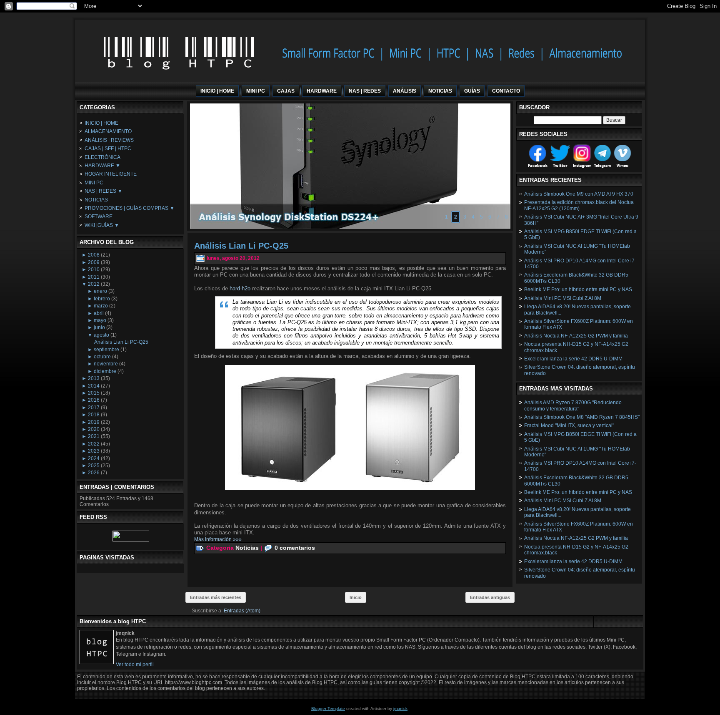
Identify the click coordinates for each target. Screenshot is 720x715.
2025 (94, 465)
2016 (94, 400)
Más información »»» (218, 539)
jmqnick (400, 708)
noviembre (106, 364)
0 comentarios (295, 547)
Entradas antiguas (490, 597)
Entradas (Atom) (242, 611)
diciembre (105, 371)
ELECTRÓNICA (102, 157)
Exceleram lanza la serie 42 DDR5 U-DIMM (573, 359)
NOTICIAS (96, 200)
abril (99, 313)
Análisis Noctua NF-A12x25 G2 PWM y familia (576, 336)
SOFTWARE (98, 216)
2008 (94, 255)
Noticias (247, 547)
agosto (101, 335)
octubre (102, 357)
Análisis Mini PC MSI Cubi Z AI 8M (562, 298)
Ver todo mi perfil (135, 664)
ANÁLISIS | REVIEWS (109, 140)
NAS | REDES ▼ (103, 191)
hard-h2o (240, 288)
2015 (94, 393)
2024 (94, 458)
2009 (94, 262)
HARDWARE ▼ (102, 166)
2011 (94, 277)
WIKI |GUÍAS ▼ (102, 225)
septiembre (106, 349)
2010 (94, 269)
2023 (94, 451)
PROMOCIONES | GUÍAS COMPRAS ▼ (130, 208)
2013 (94, 378)
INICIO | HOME (101, 123)
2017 (94, 407)
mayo (100, 320)
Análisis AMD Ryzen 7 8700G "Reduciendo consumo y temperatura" (573, 405)
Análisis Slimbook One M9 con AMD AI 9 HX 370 (578, 194)
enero (100, 291)
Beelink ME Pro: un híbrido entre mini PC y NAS (578, 289)
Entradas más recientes (215, 597)
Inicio (356, 597)
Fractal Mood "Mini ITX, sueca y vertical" (569, 425)
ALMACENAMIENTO (108, 131)
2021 (94, 436)
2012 (94, 284)
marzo (101, 306)
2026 (94, 473)
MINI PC (94, 183)
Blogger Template (328, 708)
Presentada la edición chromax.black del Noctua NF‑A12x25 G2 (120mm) (579, 205)
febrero (102, 299)
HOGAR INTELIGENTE (111, 174)
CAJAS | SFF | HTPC (108, 148)
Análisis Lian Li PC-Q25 (121, 342)
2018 (94, 415)
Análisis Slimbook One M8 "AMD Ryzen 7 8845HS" (582, 417)
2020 (94, 429)
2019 (94, 422)
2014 (94, 386)
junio (99, 327)
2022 (94, 444)
